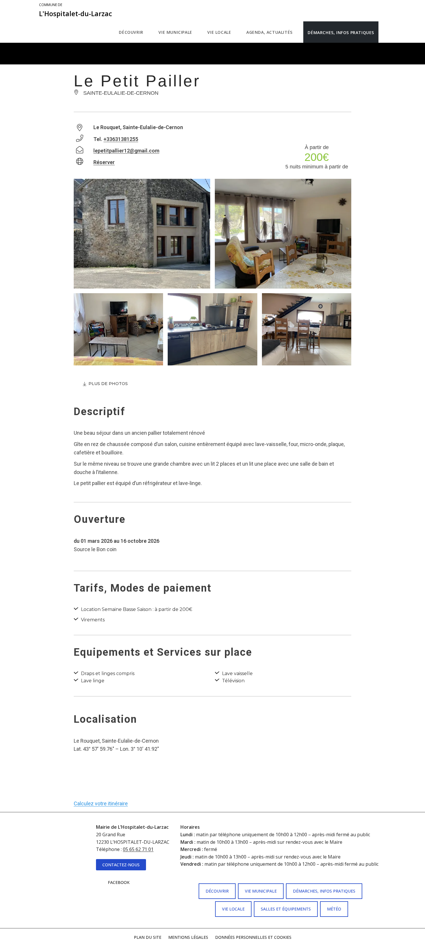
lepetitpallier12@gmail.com (126, 151)
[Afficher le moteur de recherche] (384, 32)
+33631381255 (121, 139)
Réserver (104, 162)
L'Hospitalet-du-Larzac (75, 10)
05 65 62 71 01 (138, 849)
